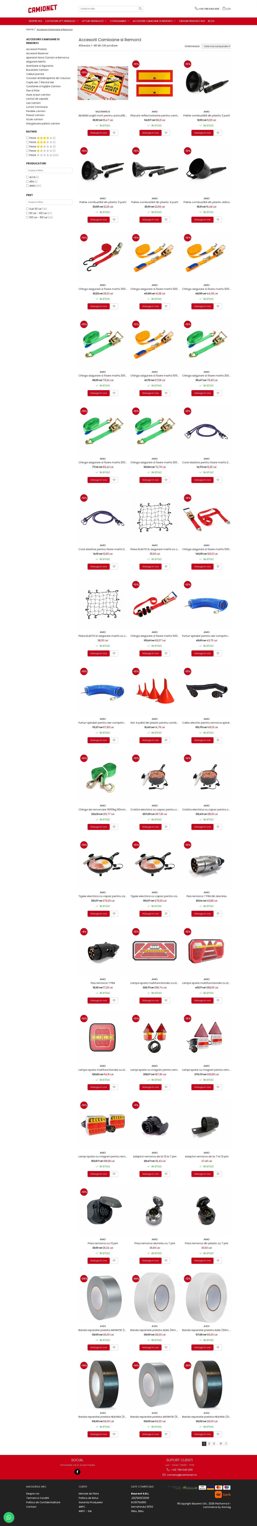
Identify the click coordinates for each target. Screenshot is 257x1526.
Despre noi (32, 1493)
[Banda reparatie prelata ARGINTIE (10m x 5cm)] (103, 1297)
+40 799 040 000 (181, 1470)
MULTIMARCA (103, 111)
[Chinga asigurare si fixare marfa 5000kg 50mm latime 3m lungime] (155, 603)
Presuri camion (35, 115)
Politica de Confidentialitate (43, 1502)
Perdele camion (35, 111)
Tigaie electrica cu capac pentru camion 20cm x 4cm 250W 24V (103, 896)
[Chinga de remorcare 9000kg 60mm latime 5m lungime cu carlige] (103, 777)
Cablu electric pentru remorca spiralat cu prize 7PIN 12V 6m (207, 722)
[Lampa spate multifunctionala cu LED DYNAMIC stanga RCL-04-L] (206, 950)
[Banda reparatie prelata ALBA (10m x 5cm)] (155, 1297)
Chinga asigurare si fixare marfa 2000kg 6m (103, 375)
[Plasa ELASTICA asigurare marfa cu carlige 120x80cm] (103, 603)
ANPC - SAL (85, 1511)
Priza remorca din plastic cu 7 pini (206, 1243)
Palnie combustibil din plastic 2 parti (206, 115)
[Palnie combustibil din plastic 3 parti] (103, 170)
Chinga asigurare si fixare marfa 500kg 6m (207, 289)
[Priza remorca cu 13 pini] (103, 1211)
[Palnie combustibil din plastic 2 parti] (206, 83)
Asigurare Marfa (35, 61)
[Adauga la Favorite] (114, 133)
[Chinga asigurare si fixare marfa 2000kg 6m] (103, 343)
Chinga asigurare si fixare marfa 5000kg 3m (207, 549)
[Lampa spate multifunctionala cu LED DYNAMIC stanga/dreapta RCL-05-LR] (103, 1037)
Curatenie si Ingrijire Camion (43, 86)
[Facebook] (77, 1472)
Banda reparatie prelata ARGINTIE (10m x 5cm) (103, 1330)
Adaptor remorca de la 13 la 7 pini (154, 1156)
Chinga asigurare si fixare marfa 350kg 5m (103, 289)
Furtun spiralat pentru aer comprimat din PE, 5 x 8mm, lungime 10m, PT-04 (207, 636)
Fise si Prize (33, 90)
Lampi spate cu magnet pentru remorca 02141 (103, 1156)
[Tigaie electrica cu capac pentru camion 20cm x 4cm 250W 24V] (103, 864)
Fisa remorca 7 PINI (103, 983)
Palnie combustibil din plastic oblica (207, 202)
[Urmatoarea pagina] (226, 1444)
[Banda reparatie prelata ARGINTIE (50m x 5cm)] (155, 1384)
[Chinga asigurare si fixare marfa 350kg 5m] (103, 256)
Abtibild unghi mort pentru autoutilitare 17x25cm (103, 115)
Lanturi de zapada (37, 98)
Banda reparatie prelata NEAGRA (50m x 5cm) (103, 1417)
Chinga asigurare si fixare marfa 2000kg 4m (103, 462)
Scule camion (34, 119)
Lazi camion (33, 103)
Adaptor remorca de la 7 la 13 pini (206, 1156)
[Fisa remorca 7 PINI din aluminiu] (206, 864)
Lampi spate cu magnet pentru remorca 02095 (155, 1070)
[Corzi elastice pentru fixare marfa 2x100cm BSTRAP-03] (206, 430)
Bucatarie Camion (37, 70)
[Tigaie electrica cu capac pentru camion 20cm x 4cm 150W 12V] (155, 864)
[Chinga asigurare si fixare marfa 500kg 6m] (206, 256)
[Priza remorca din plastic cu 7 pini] (206, 1211)
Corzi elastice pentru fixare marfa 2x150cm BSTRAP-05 (103, 549)
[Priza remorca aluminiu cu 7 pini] (155, 1211)
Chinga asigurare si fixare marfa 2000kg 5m (207, 375)
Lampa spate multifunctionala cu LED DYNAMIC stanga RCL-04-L (207, 983)
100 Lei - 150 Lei (38, 217)
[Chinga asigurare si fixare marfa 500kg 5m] (155, 256)
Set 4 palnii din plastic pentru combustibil (155, 722)
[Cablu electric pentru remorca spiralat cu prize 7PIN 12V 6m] (206, 690)
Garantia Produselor (91, 1502)
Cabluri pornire (35, 74)
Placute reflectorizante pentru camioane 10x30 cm (155, 115)
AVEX (103, 1326)
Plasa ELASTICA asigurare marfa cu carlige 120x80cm (103, 636)
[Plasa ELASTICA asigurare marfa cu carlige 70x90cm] (155, 517)
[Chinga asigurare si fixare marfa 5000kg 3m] (206, 517)
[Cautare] (140, 9)
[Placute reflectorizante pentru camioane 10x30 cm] (155, 83)
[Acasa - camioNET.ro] (43, 9)
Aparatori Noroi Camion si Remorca (47, 57)
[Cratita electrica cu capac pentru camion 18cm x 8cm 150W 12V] (206, 777)
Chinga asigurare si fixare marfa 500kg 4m (155, 375)
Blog (211, 21)
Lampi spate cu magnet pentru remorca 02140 (207, 1070)
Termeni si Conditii (37, 1498)
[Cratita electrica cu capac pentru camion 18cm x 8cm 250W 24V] (155, 777)
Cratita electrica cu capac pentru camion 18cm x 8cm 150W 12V (207, 809)
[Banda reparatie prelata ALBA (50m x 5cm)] (206, 1297)
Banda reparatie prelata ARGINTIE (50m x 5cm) (155, 1417)
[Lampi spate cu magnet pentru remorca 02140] (206, 1037)
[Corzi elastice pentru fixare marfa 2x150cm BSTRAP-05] (103, 517)
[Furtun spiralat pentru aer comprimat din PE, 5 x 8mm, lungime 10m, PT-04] (206, 603)
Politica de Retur (88, 1498)
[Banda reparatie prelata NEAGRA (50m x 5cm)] (103, 1384)
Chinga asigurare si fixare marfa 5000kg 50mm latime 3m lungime (155, 636)
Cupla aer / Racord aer (40, 82)
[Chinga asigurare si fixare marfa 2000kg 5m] (206, 343)
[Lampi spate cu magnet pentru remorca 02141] (103, 1124)
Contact (31, 1506)
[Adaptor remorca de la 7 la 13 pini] (206, 1124)
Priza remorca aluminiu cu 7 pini (154, 1243)
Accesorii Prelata (36, 49)
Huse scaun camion (38, 94)
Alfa (31, 181)
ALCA (32, 177)
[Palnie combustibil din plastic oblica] (206, 170)
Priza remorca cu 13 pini (103, 1243)
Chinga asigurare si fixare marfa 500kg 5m (155, 289)
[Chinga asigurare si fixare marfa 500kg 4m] (155, 343)
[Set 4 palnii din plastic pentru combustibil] (155, 690)
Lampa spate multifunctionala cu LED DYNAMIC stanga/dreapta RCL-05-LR (103, 1070)
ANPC (82, 1506)
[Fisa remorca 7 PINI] (103, 950)
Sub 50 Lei (35, 209)
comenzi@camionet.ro (181, 1475)
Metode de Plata (89, 1493)
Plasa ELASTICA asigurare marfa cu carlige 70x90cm (155, 549)
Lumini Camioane (37, 107)
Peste (33, 138)
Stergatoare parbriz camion (43, 123)
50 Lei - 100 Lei (38, 213)
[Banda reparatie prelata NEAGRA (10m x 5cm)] (206, 1384)
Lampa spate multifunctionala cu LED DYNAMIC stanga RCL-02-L (155, 983)
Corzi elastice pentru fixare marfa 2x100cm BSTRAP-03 (207, 462)
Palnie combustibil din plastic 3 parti (103, 202)
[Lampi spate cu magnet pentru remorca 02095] (155, 1037)
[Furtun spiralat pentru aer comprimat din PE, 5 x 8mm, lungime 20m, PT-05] (103, 690)
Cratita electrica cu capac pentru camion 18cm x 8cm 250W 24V (155, 809)
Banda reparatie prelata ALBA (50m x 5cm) (207, 1330)
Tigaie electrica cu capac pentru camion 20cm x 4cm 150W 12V (155, 896)
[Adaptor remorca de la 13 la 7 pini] (155, 1124)
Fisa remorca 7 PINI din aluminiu (207, 896)
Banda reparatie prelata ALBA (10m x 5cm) (155, 1330)
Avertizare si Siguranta (39, 66)
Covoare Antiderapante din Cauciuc (48, 78)
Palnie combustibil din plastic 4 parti (154, 202)
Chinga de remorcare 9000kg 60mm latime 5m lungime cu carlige (103, 809)
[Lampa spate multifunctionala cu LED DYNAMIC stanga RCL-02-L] (155, 950)
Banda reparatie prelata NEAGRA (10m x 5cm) (207, 1417)
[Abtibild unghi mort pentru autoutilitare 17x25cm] (103, 83)
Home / (31, 29)
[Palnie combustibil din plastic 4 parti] (155, 170)
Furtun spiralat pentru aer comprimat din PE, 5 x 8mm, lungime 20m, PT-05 (103, 722)
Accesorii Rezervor (37, 53)
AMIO (32, 185)
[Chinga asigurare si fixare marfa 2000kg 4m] (103, 430)
